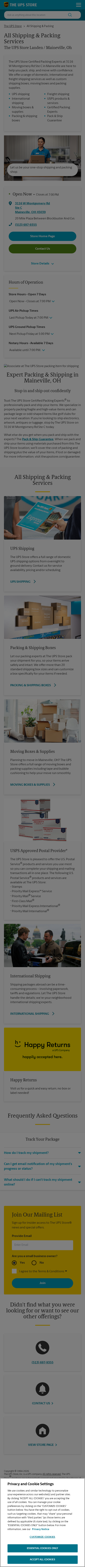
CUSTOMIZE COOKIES (42, 1537)
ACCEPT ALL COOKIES (42, 1559)
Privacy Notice (40, 1529)
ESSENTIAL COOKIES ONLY (42, 1548)
